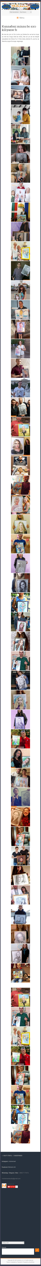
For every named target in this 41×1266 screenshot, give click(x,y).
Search (4, 1247)
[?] (20, 660)
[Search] (37, 1250)
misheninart (12, 1161)
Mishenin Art (12, 1167)
